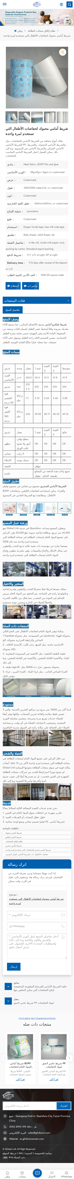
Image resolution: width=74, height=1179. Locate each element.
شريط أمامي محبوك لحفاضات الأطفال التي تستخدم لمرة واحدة (36, 901)
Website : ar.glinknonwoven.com (26, 1139)
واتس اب (32, 286)
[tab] (13, 309)
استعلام (15, 286)
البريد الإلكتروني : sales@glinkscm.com (29, 1133)
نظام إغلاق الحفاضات (14, 841)
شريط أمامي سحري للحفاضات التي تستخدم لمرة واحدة (28, 850)
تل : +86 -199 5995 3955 (23, 1126)
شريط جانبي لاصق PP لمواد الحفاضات (54, 1065)
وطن (19, 31)
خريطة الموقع (10, 1153)
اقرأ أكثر (20, 1079)
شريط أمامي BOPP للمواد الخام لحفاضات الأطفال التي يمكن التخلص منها (20, 1065)
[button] (69, 1058)
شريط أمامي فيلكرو (13, 837)
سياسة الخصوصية (43, 1153)
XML (21, 1153)
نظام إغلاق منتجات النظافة (41, 31)
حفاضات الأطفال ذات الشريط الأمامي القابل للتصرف (26, 854)
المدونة (28, 1153)
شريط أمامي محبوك (13, 832)
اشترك (63, 1105)
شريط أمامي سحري (13, 845)
